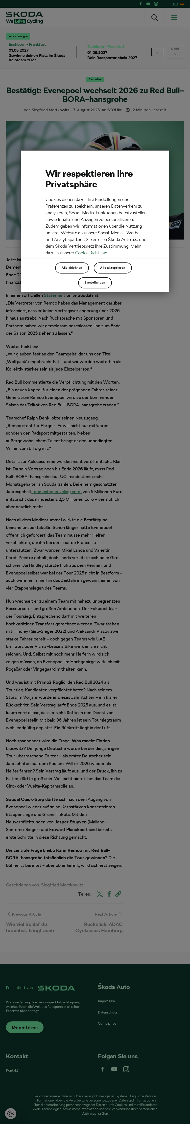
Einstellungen (95, 282)
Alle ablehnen (72, 267)
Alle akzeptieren (112, 267)
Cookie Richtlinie (91, 252)
